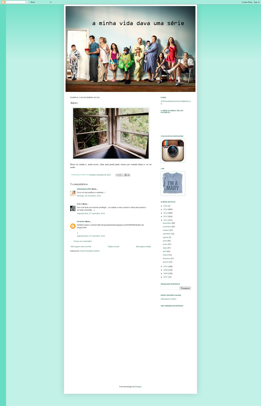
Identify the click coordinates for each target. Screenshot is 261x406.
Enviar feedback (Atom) (90, 251)
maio (165, 248)
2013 (165, 213)
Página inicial (113, 247)
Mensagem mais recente (81, 247)
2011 (165, 220)
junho (165, 244)
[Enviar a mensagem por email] (117, 174)
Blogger (138, 387)
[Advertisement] (176, 351)
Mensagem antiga (143, 247)
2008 (165, 273)
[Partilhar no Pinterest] (128, 174)
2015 (165, 206)
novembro (167, 227)
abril (165, 251)
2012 (165, 216)
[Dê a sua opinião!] (120, 174)
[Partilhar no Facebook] (125, 174)
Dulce (79, 204)
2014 (165, 209)
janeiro (166, 262)
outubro (166, 230)
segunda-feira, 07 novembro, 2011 (91, 213)
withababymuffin (84, 189)
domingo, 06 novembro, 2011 (89, 196)
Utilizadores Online (168, 299)
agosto (166, 237)
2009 (165, 270)
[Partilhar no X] (122, 174)
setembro (167, 234)
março (165, 255)
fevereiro (167, 258)
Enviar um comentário (83, 241)
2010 (165, 266)
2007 (165, 277)
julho (165, 241)
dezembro (167, 223)
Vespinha (81, 221)
